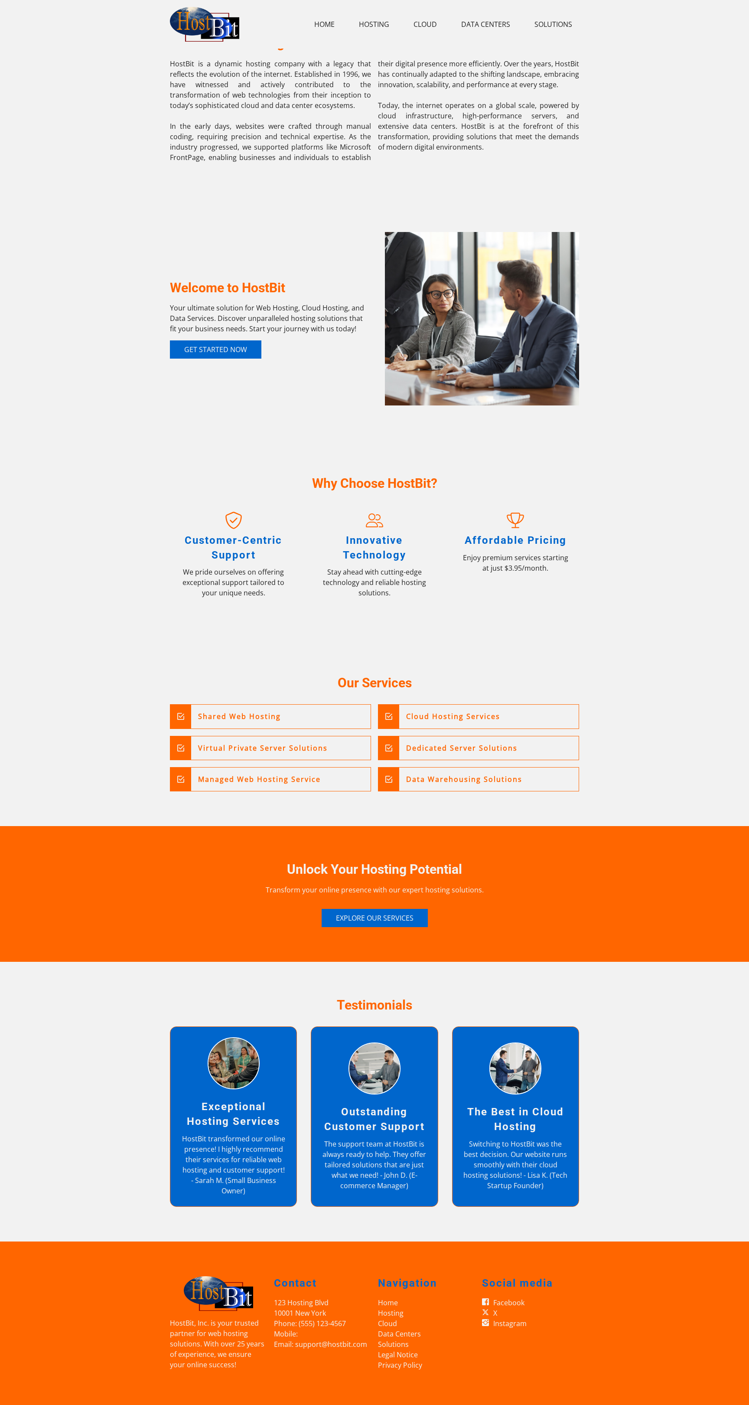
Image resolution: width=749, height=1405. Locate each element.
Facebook (508, 1302)
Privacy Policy (400, 1365)
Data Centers (485, 24)
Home (324, 24)
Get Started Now (215, 349)
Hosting (374, 24)
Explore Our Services (375, 918)
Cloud (425, 24)
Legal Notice (398, 1354)
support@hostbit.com (331, 1344)
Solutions (553, 24)
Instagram (510, 1323)
